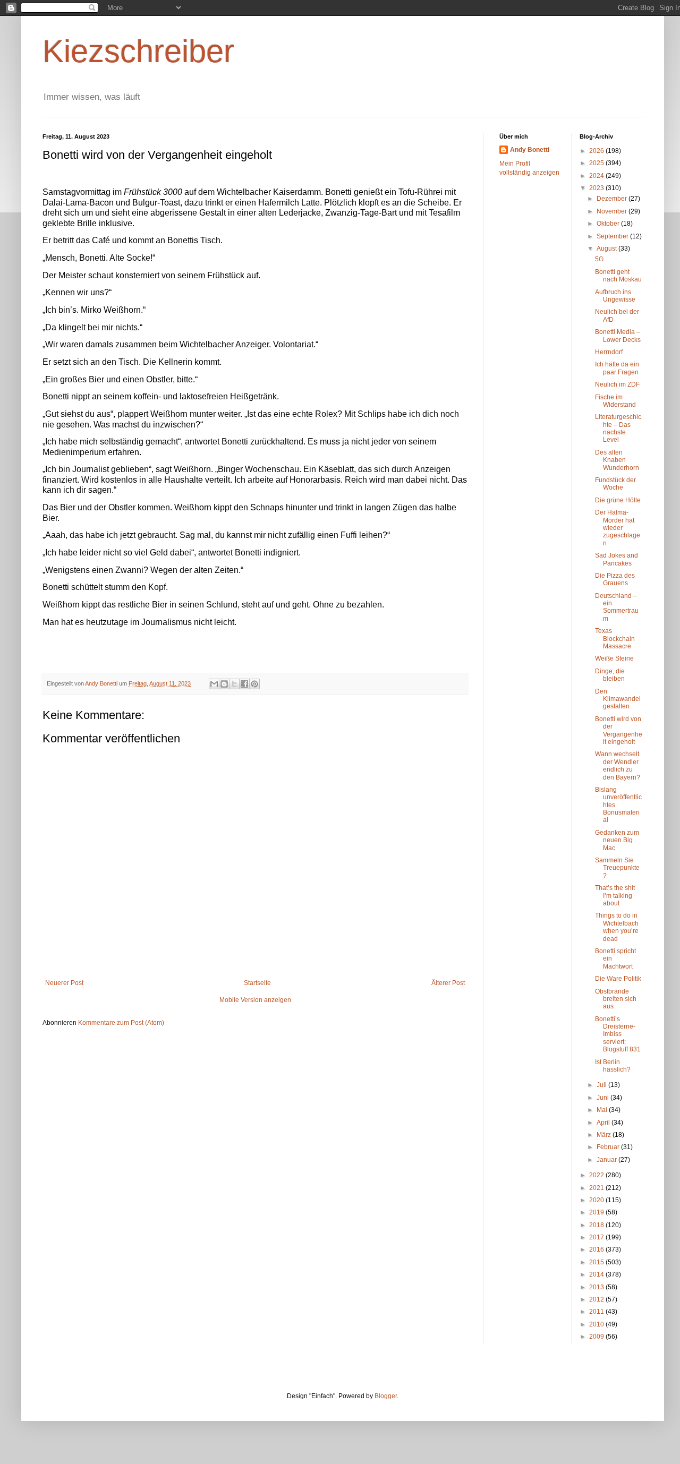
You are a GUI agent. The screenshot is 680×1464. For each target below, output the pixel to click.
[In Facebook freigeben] (244, 684)
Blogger (386, 1396)
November (612, 211)
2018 (597, 1225)
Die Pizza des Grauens (615, 579)
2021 (597, 1188)
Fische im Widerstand (615, 400)
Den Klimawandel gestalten (618, 699)
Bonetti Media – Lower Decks (618, 335)
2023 (597, 188)
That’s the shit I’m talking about (615, 895)
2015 (597, 1262)
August (607, 248)
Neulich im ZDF (617, 384)
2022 (597, 1175)
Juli (602, 1085)
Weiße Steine (614, 658)
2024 (597, 175)
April (604, 1122)
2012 (597, 1299)
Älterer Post (448, 983)
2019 (597, 1212)
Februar (609, 1147)
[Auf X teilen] (234, 684)
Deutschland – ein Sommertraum (617, 607)
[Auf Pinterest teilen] (254, 684)
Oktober (609, 223)
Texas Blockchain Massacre (615, 638)
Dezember (612, 198)
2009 (597, 1336)
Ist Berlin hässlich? (613, 1065)
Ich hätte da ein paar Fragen (617, 368)
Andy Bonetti (529, 149)
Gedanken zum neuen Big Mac (617, 840)
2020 (597, 1200)
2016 (597, 1249)
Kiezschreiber (138, 51)
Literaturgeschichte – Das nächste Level (618, 428)
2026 (597, 151)
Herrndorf (609, 352)
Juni (603, 1097)
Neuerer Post (64, 983)
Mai (603, 1110)
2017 (597, 1237)
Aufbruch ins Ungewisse (615, 295)
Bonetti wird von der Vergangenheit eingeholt (618, 730)
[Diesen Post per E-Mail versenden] (214, 684)
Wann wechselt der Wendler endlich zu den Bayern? (617, 765)
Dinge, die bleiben (610, 674)
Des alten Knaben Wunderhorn (617, 460)
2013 (597, 1287)
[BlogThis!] (224, 684)
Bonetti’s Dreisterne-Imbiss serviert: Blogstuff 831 (618, 1034)
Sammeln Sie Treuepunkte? (617, 868)
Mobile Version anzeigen (255, 1000)
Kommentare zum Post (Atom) (121, 1022)
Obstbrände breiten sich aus (615, 999)
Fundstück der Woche (615, 483)
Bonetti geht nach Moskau (618, 275)
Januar (607, 1159)
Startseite (257, 983)
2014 (597, 1274)
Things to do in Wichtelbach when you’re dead (617, 927)
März (605, 1134)
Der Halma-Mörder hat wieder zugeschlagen (617, 528)
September (613, 236)
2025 (597, 163)
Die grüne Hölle (618, 500)
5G (599, 259)
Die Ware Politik (618, 978)
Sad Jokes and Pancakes (616, 559)
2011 (597, 1311)
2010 (597, 1324)
